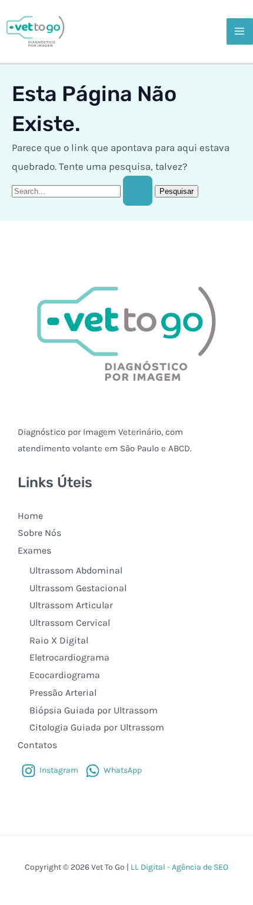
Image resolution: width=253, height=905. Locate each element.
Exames (34, 550)
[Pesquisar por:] (83, 190)
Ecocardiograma (64, 675)
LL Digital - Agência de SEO (179, 867)
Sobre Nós (39, 532)
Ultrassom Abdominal (75, 570)
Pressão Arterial (62, 692)
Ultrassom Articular (71, 605)
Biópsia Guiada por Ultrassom (93, 710)
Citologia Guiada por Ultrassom (96, 727)
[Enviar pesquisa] (137, 191)
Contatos (37, 744)
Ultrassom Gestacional (77, 588)
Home (30, 515)
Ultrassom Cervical (69, 622)
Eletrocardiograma (69, 657)
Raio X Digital (58, 640)
